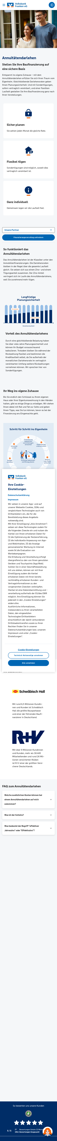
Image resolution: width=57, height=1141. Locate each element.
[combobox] (28, 229)
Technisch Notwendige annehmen (28, 655)
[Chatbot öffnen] (48, 1132)
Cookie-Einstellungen (28, 649)
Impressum (13, 499)
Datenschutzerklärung (18, 495)
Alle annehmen (28, 663)
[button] (28, 799)
